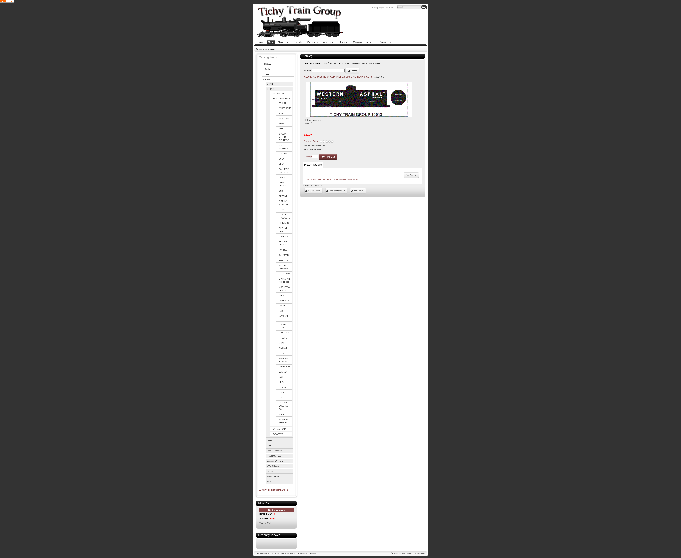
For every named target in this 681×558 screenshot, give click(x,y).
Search (353, 71)
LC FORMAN (284, 274)
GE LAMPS (284, 223)
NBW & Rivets (273, 466)
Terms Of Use (399, 553)
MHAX (281, 295)
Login (313, 553)
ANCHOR (283, 103)
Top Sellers (358, 191)
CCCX (281, 159)
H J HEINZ (283, 236)
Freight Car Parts (274, 456)
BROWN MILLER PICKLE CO (284, 137)
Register (303, 553)
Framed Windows (274, 451)
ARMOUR (283, 113)
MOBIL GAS (284, 301)
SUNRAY (283, 372)
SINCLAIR (283, 348)
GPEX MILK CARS (284, 229)
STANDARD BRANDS (284, 360)
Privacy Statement (417, 553)
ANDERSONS (285, 108)
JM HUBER (284, 255)
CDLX (281, 164)
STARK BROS (285, 367)
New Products (314, 191)
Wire (269, 482)
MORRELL (283, 306)
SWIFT (282, 377)
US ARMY (283, 387)
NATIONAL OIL (283, 317)
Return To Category (312, 185)
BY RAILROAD (279, 429)
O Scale (266, 74)
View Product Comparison (274, 490)
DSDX (281, 191)
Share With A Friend (312, 150)
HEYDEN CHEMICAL (284, 243)
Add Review (411, 175)
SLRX (281, 353)
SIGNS (270, 471)
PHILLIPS (283, 338)
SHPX (281, 343)
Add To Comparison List (314, 146)
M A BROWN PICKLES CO (284, 280)
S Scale (266, 79)
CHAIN (270, 84)
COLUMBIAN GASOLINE (284, 170)
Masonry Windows (275, 461)
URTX (281, 382)
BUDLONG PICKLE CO (284, 147)
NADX (281, 311)
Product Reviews (313, 164)
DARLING (283, 177)
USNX (281, 392)
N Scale (266, 69)
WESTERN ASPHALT (283, 421)
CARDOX (283, 154)
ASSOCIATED (285, 118)
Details (270, 440)
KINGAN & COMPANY (283, 267)
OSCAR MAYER (282, 326)
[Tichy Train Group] (299, 22)
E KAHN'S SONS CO (283, 202)
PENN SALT (284, 333)
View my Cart (265, 523)
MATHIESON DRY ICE (284, 288)
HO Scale (267, 64)
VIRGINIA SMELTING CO (284, 406)
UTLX (281, 398)
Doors (269, 446)
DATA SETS (278, 434)
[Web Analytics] (7, 1)
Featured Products (336, 191)
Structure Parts (273, 476)
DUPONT (283, 196)
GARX (281, 209)
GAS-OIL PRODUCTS (284, 216)
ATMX (281, 123)
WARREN (283, 414)
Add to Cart (329, 157)
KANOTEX (283, 260)
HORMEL (283, 250)
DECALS (270, 89)
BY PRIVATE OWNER (282, 98)
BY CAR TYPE (279, 93)
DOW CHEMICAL (284, 184)
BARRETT (283, 129)
